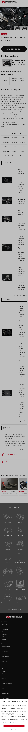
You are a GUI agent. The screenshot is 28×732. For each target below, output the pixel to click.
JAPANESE (14, 729)
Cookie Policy (12, 722)
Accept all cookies (14, 726)
